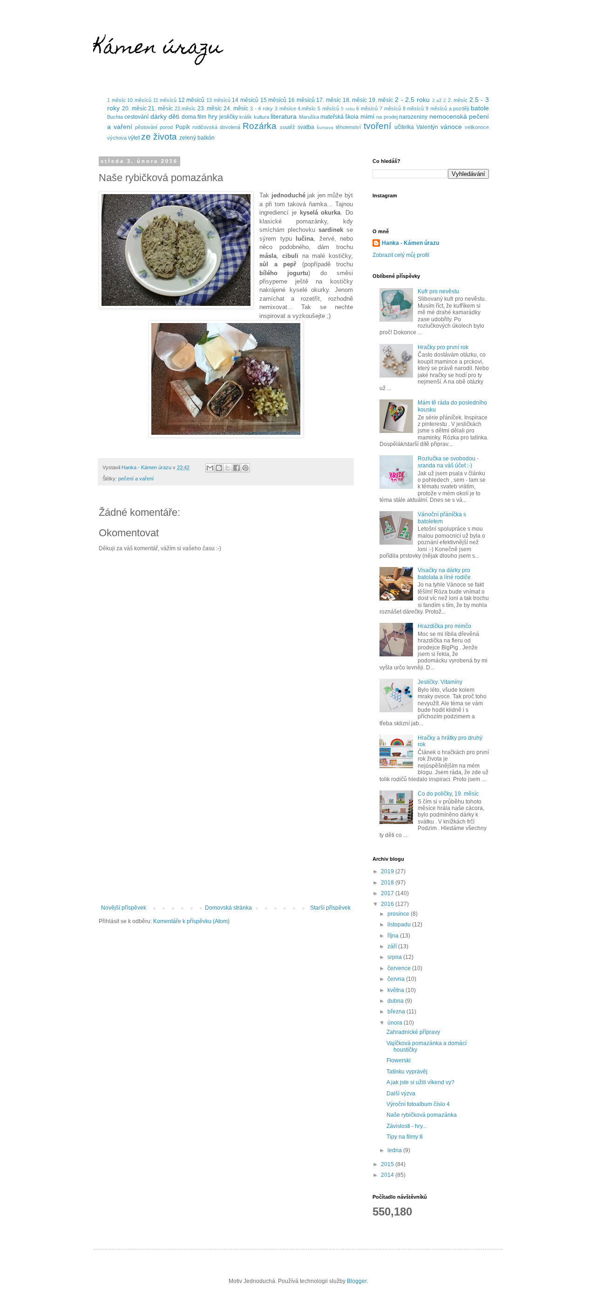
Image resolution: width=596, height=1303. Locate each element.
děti (174, 116)
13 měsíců (218, 100)
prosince (399, 914)
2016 (388, 904)
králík (245, 117)
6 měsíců (367, 108)
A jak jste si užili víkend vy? (420, 1082)
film (201, 117)
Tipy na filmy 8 (404, 1137)
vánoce (451, 126)
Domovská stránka (228, 908)
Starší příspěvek (330, 908)
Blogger (356, 1281)
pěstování (146, 127)
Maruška (309, 117)
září (392, 946)
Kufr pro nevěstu (438, 291)
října (393, 935)
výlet (134, 138)
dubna (396, 1001)
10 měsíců (139, 100)
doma (189, 117)
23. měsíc (209, 108)
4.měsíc (307, 108)
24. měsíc (236, 108)
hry (212, 116)
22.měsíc (185, 108)
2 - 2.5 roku (412, 99)
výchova (117, 138)
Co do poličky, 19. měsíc (448, 793)
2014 (388, 1175)
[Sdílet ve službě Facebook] (236, 468)
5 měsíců (328, 108)
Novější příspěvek (123, 908)
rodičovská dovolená (216, 127)
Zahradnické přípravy (413, 1032)
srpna (395, 957)
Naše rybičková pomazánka (421, 1115)
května (396, 990)
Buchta (115, 117)
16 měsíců (301, 100)
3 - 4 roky (261, 108)
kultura (261, 117)
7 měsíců (390, 108)
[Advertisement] (226, 828)
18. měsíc (355, 100)
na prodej (386, 117)
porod (166, 127)
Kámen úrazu (157, 49)
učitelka (404, 127)
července (399, 968)
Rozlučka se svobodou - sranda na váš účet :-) (448, 461)
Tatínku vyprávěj (406, 1071)
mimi (367, 116)
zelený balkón (197, 138)
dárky (158, 116)
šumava (325, 127)
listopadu (399, 924)
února (395, 1022)
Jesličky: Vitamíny (440, 682)
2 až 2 (439, 100)
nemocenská (448, 116)
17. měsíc (328, 100)
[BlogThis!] (219, 468)
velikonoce (477, 127)
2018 (388, 882)
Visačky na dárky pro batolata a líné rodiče (444, 573)
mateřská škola (339, 117)
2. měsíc (458, 100)
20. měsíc (134, 108)
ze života (159, 137)
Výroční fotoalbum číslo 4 (418, 1104)
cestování (136, 117)
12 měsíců (191, 100)
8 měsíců (413, 108)
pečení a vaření (136, 478)
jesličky (228, 117)
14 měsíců (245, 100)
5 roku (348, 108)
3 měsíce (285, 108)
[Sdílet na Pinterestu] (245, 468)
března (396, 1011)
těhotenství (348, 127)
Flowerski (398, 1060)
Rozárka (260, 126)
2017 (388, 893)
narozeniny (413, 117)
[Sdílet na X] (227, 468)
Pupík (183, 127)
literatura (284, 116)
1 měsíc (116, 100)
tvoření (377, 126)
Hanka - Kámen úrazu (410, 243)
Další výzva (400, 1093)
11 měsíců (165, 100)
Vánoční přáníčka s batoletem (442, 517)
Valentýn (427, 127)
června (396, 979)
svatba (306, 127)
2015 (388, 1164)
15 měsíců (273, 100)
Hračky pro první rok (443, 347)
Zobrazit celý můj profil (400, 255)
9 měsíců (436, 108)
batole (480, 108)
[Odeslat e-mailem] (210, 468)
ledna (395, 1150)
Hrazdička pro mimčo (444, 626)
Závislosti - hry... (406, 1126)
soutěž (287, 127)
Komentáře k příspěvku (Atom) (191, 921)
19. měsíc (381, 100)
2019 (388, 871)
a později (459, 108)
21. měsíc (160, 108)
